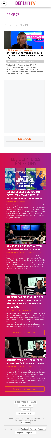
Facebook (42, 429)
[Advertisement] (25, 106)
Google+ (19, 433)
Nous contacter (25, 413)
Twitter (33, 429)
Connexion (25, 423)
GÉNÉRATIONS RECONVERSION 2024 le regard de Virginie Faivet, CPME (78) (24, 55)
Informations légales (25, 402)
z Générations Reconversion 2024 (19, 50)
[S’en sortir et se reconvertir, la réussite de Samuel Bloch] (25, 238)
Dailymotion (30, 433)
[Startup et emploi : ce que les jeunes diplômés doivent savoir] (25, 352)
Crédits (25, 410)
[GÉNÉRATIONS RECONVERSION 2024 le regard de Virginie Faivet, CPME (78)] (24, 42)
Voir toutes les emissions (24, 332)
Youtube (24, 429)
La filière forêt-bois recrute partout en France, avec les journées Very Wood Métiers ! (24, 195)
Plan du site (25, 406)
